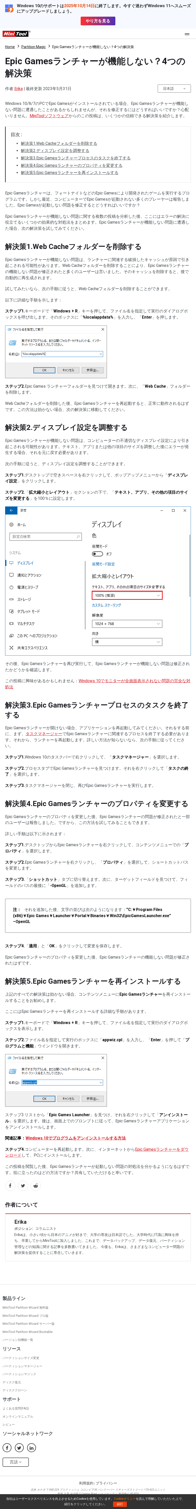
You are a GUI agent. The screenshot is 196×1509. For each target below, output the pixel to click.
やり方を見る (98, 20)
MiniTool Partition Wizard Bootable (28, 1332)
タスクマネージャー (44, 733)
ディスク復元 (12, 1382)
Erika (18, 88)
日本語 (168, 88)
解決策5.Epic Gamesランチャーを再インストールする (69, 172)
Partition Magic (33, 47)
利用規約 (86, 1483)
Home (10, 47)
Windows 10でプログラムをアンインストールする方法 (76, 1138)
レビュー (9, 1424)
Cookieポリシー (125, 1499)
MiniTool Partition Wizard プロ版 (25, 1316)
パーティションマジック (19, 1374)
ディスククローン (15, 1390)
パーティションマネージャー (22, 1366)
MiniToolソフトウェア (49, 115)
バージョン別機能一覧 (18, 1340)
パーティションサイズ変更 (21, 1358)
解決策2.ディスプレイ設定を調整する (55, 150)
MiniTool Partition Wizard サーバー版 (29, 1324)
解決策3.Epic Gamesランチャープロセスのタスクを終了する (76, 158)
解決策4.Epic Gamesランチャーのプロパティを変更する (71, 165)
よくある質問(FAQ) (16, 1408)
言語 (14, 1462)
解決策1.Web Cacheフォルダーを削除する (59, 143)
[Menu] (188, 34)
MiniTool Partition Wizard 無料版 (25, 1307)
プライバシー (106, 1483)
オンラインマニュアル (18, 1416)
